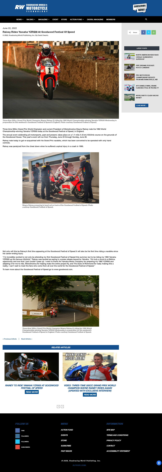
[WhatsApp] (153, 32)
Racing (30, 19)
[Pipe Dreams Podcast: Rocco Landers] (129, 67)
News (19, 19)
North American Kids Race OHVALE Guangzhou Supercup (147, 57)
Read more (32, 392)
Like (54, 430)
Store (64, 19)
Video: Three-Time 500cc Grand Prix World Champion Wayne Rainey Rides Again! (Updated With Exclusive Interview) (90, 388)
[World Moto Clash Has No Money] (129, 97)
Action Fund (76, 19)
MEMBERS (110, 19)
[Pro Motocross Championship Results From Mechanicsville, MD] (129, 77)
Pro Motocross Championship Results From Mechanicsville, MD (147, 77)
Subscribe (52, 447)
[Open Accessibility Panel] (158, 463)
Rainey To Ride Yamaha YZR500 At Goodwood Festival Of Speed (31, 386)
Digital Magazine (95, 19)
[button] (146, 19)
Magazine (43, 19)
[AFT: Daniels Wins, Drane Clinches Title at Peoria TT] (129, 87)
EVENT (55, 19)
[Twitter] (148, 32)
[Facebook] (143, 32)
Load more (141, 105)
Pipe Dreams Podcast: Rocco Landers (145, 66)
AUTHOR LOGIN (79, 465)
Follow (53, 436)
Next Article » (26, 339)
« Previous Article (10, 339)
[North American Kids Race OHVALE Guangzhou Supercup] (129, 56)
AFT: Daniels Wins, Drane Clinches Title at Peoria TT (147, 87)
